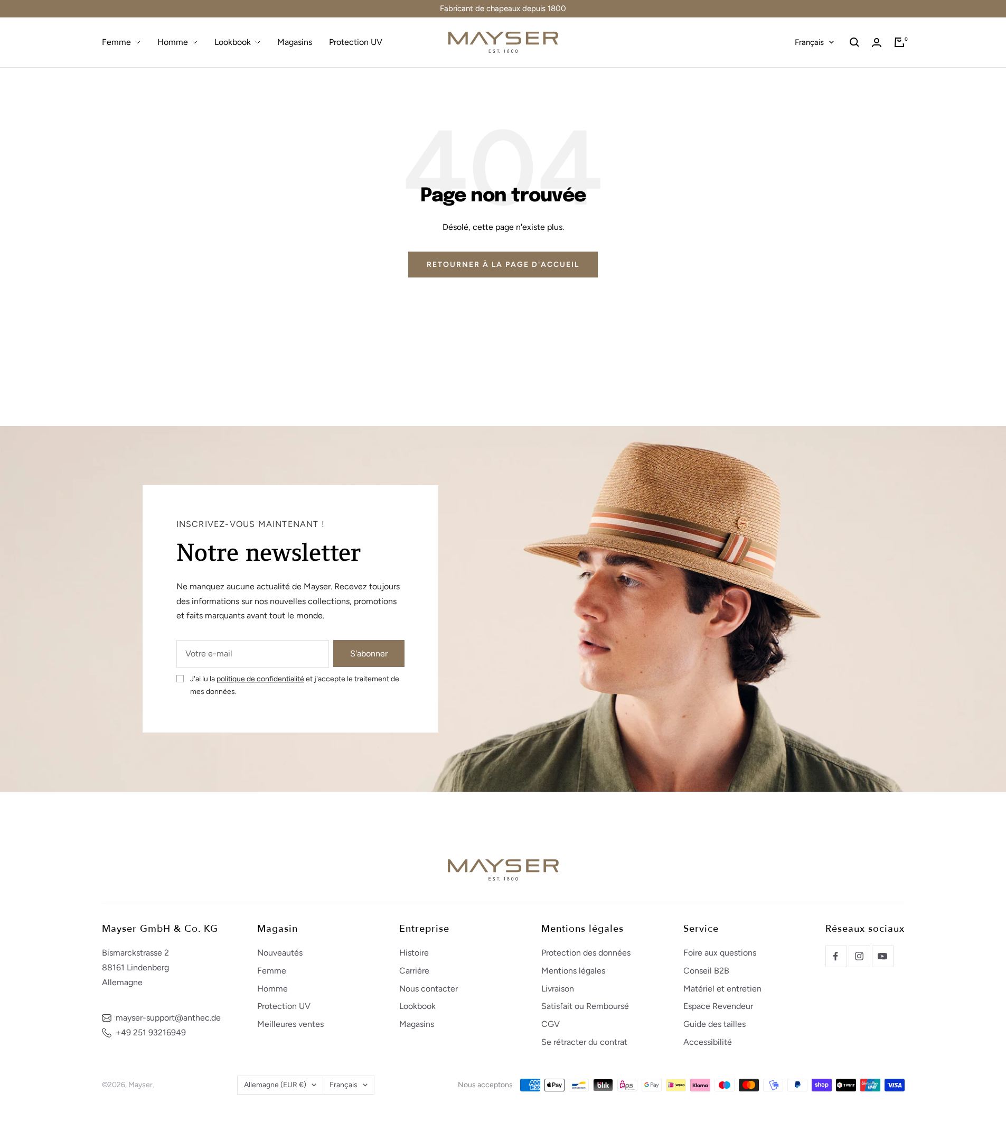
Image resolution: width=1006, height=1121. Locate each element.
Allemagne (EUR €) (275, 1084)
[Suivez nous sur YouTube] (882, 956)
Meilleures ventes (290, 1024)
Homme (172, 42)
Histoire (414, 953)
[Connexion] (876, 42)
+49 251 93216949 (151, 1032)
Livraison (557, 989)
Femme (116, 42)
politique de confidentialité (260, 678)
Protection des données (586, 953)
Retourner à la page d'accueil (503, 264)
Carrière (414, 971)
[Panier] (899, 42)
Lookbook (232, 42)
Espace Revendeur (718, 1006)
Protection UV (355, 42)
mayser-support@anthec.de (168, 1018)
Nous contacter (428, 989)
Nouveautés (280, 953)
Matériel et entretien (722, 989)
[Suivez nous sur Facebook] (836, 956)
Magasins (294, 42)
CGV (550, 1024)
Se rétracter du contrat (584, 1042)
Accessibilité (707, 1042)
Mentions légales (573, 971)
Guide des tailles (714, 1024)
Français (809, 42)
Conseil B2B (706, 971)
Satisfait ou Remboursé (585, 1006)
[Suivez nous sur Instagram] (859, 956)
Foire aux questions (719, 953)
